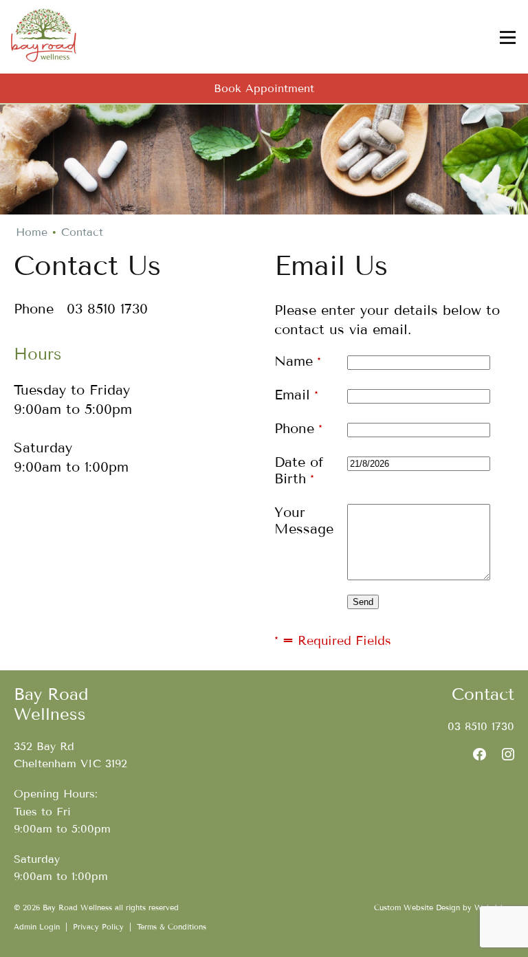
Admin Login (37, 927)
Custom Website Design (417, 907)
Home (31, 232)
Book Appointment (264, 88)
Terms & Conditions (171, 927)
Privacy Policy (98, 927)
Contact (82, 232)
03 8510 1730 (481, 726)
